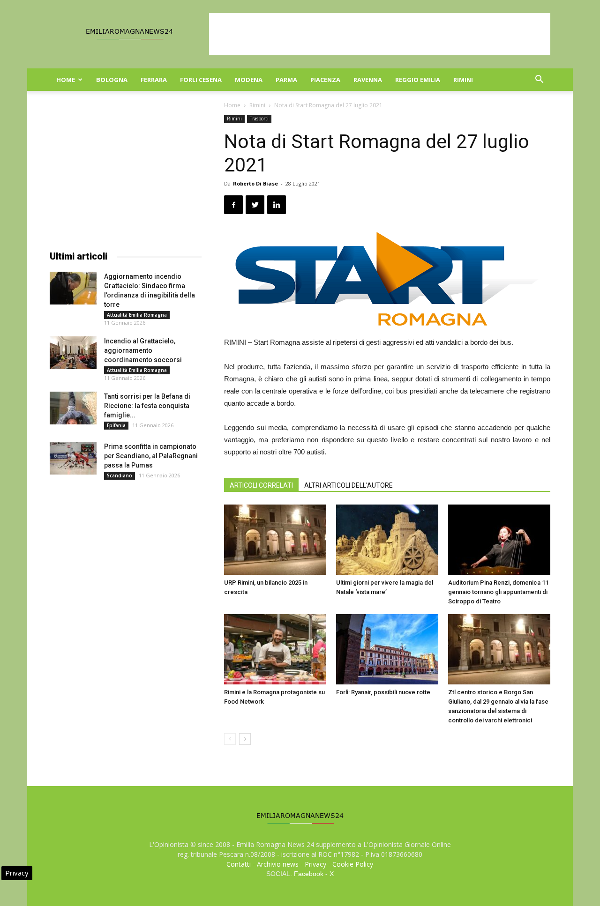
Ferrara (154, 79)
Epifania (116, 425)
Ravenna (367, 79)
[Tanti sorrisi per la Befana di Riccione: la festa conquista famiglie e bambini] (73, 408)
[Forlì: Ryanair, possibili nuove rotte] (387, 649)
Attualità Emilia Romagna (137, 315)
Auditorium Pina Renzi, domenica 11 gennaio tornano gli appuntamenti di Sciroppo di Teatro (498, 592)
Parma (286, 79)
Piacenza (325, 79)
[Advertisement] (379, 34)
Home (65, 79)
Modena (248, 79)
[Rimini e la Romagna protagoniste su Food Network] (275, 649)
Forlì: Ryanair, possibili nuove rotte (383, 692)
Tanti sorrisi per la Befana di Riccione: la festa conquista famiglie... (147, 406)
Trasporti (259, 118)
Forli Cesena (201, 79)
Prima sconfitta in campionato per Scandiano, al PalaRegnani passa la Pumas (151, 456)
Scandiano (119, 475)
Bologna (112, 79)
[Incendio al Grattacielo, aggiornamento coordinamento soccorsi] (73, 352)
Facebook (308, 873)
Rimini (463, 79)
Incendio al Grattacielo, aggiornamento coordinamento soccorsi (143, 350)
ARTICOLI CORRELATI (261, 485)
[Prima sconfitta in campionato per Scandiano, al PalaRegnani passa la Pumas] (73, 458)
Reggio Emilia (417, 79)
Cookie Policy (352, 864)
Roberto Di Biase (255, 183)
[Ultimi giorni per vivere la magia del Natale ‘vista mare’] (387, 540)
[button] (539, 80)
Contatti (238, 864)
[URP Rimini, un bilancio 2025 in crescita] (275, 540)
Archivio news (278, 864)
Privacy (315, 864)
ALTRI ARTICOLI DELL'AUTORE (348, 485)
